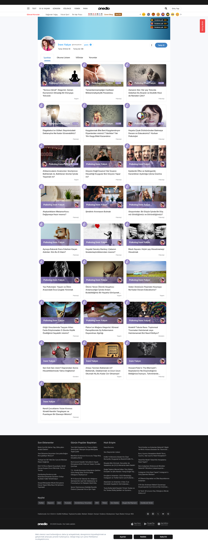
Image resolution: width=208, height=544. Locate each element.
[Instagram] (148, 514)
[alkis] (177, 14)
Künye (127, 514)
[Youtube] (163, 514)
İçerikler (47, 57)
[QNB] (148, 14)
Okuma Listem (63, 57)
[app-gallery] (163, 524)
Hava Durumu (109, 447)
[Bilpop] (163, 14)
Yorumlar (93, 57)
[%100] (143, 14)
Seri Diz (118, 14)
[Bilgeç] (158, 14)
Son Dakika (115, 503)
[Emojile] (167, 14)
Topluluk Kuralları (75, 514)
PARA (85, 8)
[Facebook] (153, 514)
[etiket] (41, 65)
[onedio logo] (104, 8)
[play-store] (150, 524)
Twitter (41, 503)
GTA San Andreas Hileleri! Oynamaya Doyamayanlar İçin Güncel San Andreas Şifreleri (152, 487)
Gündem (161, 336)
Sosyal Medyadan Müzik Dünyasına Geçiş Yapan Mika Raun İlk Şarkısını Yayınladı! (51, 485)
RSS (132, 514)
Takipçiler (78, 49)
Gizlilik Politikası (62, 514)
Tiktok (104, 503)
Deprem (51, 503)
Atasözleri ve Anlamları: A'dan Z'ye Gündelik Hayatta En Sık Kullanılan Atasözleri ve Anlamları (116, 484)
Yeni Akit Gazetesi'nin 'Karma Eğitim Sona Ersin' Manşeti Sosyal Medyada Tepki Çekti (84, 449)
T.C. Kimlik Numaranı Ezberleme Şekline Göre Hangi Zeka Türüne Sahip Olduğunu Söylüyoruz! (85, 472)
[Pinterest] (168, 514)
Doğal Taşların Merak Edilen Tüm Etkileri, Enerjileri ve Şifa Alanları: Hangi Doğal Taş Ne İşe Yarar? (119, 471)
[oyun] (172, 14)
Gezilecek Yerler (147, 503)
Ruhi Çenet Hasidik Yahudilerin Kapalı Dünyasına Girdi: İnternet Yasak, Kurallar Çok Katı (85, 464)
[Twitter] (158, 514)
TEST (34, 8)
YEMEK (77, 8)
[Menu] (28, 8)
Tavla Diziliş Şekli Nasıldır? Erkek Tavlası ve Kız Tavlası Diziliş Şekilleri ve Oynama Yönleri (119, 490)
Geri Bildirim (51, 514)
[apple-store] (136, 524)
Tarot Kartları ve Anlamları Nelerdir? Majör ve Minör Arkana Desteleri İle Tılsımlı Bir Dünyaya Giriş (153, 449)
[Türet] (153, 14)
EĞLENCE (67, 8)
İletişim (90, 514)
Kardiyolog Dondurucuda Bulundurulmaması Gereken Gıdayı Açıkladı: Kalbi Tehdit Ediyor (51, 476)
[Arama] (166, 8)
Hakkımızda (42, 514)
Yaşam (76, 99)
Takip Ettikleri (64, 49)
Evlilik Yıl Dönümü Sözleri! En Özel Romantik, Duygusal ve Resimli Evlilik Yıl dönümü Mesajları (118, 459)
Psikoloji (118, 99)
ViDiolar (79, 57)
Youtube (68, 503)
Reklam (84, 514)
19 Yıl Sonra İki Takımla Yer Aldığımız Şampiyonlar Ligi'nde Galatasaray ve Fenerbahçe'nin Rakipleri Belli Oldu (84, 481)
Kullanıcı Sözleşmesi (107, 514)
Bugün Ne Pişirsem (130, 503)
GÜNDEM (56, 8)
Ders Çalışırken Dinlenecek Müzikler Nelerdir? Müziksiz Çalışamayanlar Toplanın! (151, 468)
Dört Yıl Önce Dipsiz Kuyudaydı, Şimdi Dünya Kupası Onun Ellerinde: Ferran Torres (51, 468)
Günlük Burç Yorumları (83, 503)
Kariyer (96, 514)
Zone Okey (108, 14)
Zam (59, 503)
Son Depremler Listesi (112, 452)
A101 (96, 503)
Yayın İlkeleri (120, 514)
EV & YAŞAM (44, 8)
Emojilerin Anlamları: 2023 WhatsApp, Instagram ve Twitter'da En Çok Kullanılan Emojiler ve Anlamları (119, 478)
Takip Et (161, 45)
